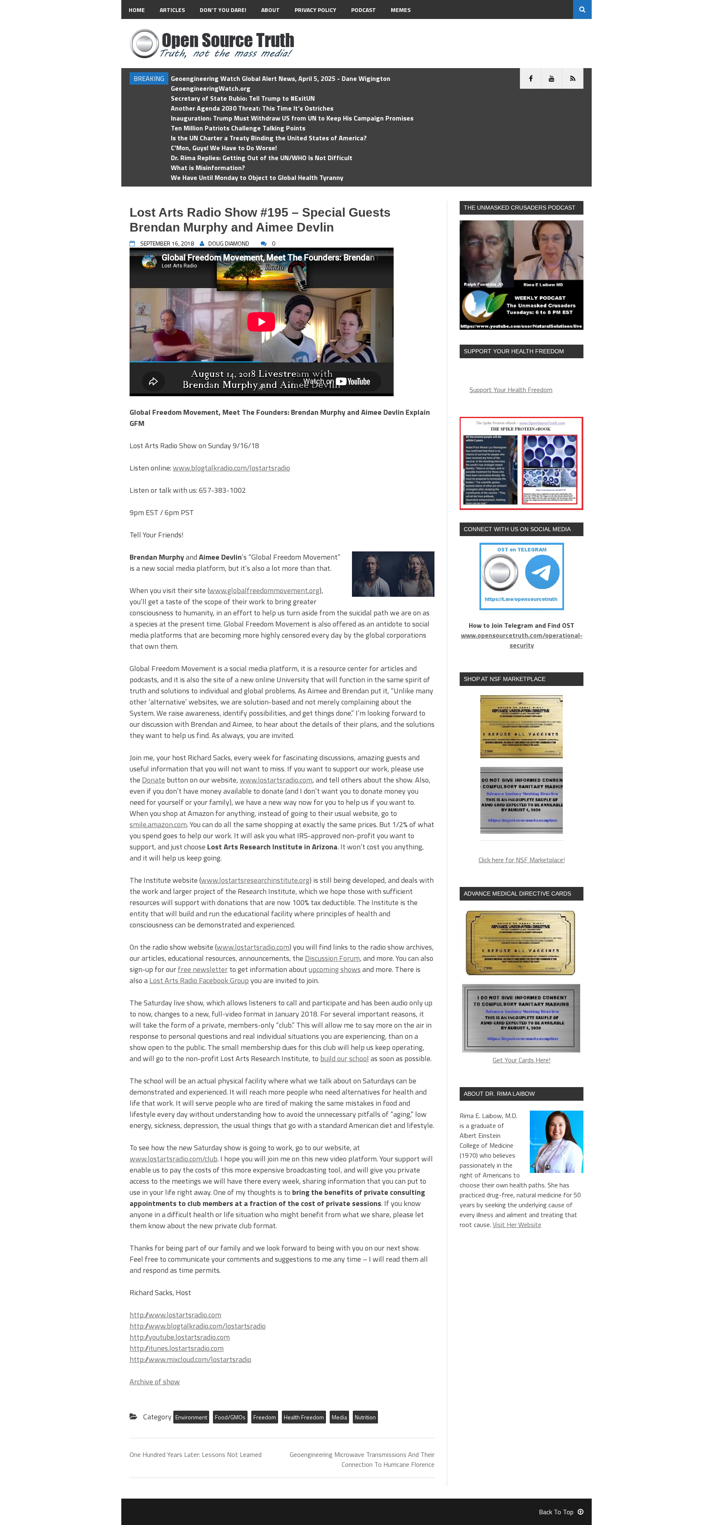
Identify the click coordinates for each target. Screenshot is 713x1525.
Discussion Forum (332, 958)
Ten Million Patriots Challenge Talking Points (238, 128)
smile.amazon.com (158, 824)
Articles (172, 9)
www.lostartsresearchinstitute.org (255, 880)
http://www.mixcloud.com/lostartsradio (190, 1359)
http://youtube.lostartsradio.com (180, 1337)
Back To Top (556, 1512)
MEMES (401, 9)
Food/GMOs (230, 1417)
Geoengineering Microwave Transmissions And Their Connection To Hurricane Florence (362, 1459)
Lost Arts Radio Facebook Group (199, 980)
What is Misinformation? (208, 168)
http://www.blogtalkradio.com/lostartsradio (198, 1325)
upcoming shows (335, 969)
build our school (344, 1058)
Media (339, 1417)
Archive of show (155, 1381)
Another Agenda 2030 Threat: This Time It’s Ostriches (252, 108)
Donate (153, 779)
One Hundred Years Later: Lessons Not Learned (196, 1454)
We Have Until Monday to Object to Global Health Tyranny (257, 177)
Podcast (363, 9)
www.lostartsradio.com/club (173, 1158)
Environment (191, 1417)
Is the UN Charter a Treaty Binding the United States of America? (269, 138)
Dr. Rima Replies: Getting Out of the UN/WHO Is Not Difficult (261, 158)
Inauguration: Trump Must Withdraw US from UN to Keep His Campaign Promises (292, 118)
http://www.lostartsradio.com (175, 1314)
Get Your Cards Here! (521, 1060)
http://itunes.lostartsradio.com (177, 1348)
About (270, 9)
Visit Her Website (517, 1224)
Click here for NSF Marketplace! (522, 860)
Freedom (264, 1417)
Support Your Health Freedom (511, 390)
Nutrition (365, 1417)
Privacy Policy (315, 9)
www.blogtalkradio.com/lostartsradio (231, 467)
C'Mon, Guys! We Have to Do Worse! (224, 148)
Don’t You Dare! (223, 9)
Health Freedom (304, 1417)
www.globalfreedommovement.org (264, 590)
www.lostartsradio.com (276, 779)
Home (137, 9)
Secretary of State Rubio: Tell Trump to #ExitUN (243, 98)
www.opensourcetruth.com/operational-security (522, 640)
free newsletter (203, 969)
